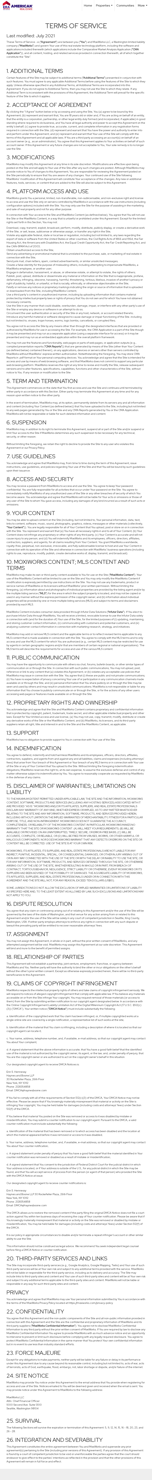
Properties (104, 7)
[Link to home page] (19, 5)
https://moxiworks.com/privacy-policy (91, 1303)
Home (88, 5)
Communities (125, 5)
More (143, 7)
